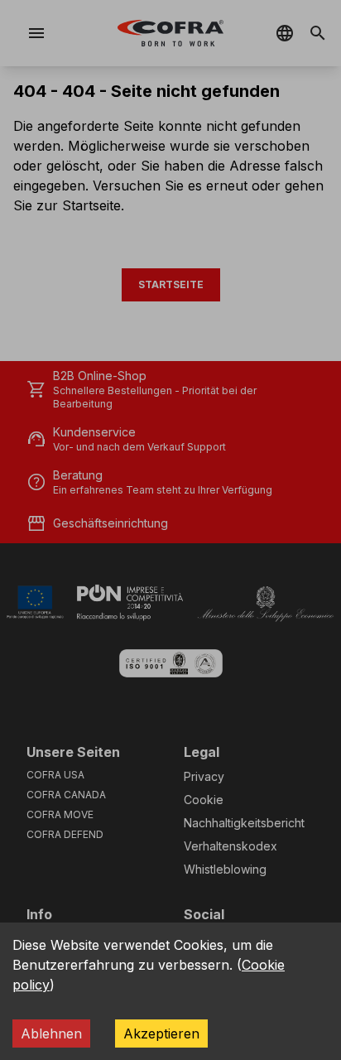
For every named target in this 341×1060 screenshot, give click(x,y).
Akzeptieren (161, 1033)
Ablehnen (51, 1033)
